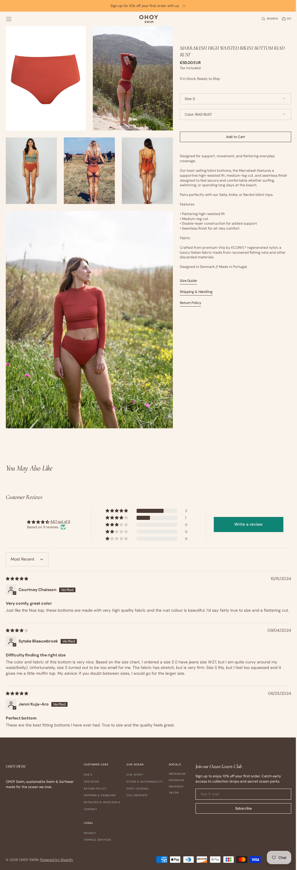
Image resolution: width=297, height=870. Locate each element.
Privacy (112, 832)
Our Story (134, 774)
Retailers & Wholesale (102, 801)
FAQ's (88, 774)
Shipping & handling (100, 795)
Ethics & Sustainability (144, 781)
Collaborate (137, 795)
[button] (8, 18)
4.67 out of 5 (60, 515)
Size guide (91, 781)
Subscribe (239, 807)
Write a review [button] (245, 518)
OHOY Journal (137, 788)
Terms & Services (120, 839)
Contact (90, 808)
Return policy (95, 788)
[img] (17, 572)
